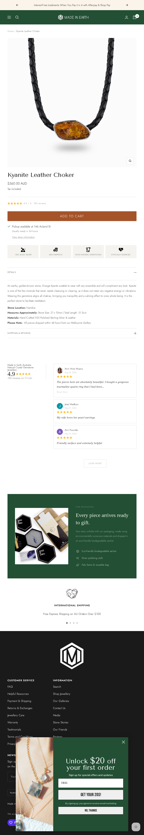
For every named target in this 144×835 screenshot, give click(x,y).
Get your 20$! (91, 794)
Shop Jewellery (61, 694)
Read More (62, 391)
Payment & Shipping (19, 701)
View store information (23, 237)
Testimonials (14, 729)
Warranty (13, 722)
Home (11, 31)
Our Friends (60, 729)
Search (57, 687)
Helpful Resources (18, 694)
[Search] (17, 17)
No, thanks (91, 810)
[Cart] (134, 17)
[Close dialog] (123, 742)
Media (56, 715)
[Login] (126, 17)
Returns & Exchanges (20, 708)
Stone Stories (60, 722)
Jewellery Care (16, 715)
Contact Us (59, 708)
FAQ (10, 687)
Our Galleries (61, 701)
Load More (95, 463)
